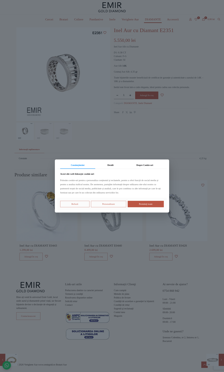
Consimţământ (78, 165)
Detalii (110, 165)
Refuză (74, 204)
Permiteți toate (146, 204)
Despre (144, 165)
